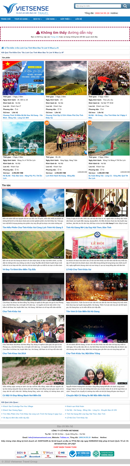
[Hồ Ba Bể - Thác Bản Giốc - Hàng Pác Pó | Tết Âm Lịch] (23, 138)
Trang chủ (55, 37)
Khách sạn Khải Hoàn (75, 406)
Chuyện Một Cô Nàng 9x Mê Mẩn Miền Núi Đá (88, 395)
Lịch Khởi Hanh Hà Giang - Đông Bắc (60, 176)
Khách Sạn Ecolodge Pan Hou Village (18, 406)
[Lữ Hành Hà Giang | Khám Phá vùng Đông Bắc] (2, 47)
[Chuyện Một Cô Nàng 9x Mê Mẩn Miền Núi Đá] (97, 371)
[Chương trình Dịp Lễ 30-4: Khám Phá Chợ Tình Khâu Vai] (66, 78)
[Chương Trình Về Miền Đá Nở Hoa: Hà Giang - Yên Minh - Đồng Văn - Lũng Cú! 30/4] (23, 78)
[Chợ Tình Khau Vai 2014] (33, 329)
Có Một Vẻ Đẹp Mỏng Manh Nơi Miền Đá (22, 395)
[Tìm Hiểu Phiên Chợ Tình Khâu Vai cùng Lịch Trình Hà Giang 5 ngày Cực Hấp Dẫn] (33, 203)
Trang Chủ (32, 8)
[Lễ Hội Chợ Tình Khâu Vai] (97, 245)
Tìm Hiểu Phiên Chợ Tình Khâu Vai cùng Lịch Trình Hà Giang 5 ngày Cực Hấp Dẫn (36, 414)
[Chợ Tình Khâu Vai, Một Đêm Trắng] (97, 329)
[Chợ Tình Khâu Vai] (33, 287)
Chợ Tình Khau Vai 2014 (14, 353)
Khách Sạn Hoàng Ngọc (12, 410)
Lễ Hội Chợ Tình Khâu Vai (78, 269)
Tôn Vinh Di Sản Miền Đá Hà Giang (83, 311)
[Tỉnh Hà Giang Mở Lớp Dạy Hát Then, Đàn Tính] (97, 203)
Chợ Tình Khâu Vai (12, 311)
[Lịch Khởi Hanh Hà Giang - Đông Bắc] (66, 138)
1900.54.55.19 (102, 13)
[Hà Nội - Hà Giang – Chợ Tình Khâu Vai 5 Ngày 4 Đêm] (109, 78)
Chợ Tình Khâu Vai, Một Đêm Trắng (83, 353)
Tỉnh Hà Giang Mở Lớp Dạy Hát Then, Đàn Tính (88, 227)
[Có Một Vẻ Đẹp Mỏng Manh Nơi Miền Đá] (33, 371)
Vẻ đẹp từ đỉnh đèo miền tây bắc (19, 269)
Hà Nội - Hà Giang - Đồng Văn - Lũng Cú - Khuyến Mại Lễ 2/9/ (92, 410)
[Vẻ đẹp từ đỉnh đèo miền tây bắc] (33, 245)
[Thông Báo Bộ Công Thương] (79, 458)
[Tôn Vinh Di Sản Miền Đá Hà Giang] (97, 287)
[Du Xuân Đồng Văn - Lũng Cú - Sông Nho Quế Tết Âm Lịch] (109, 138)
